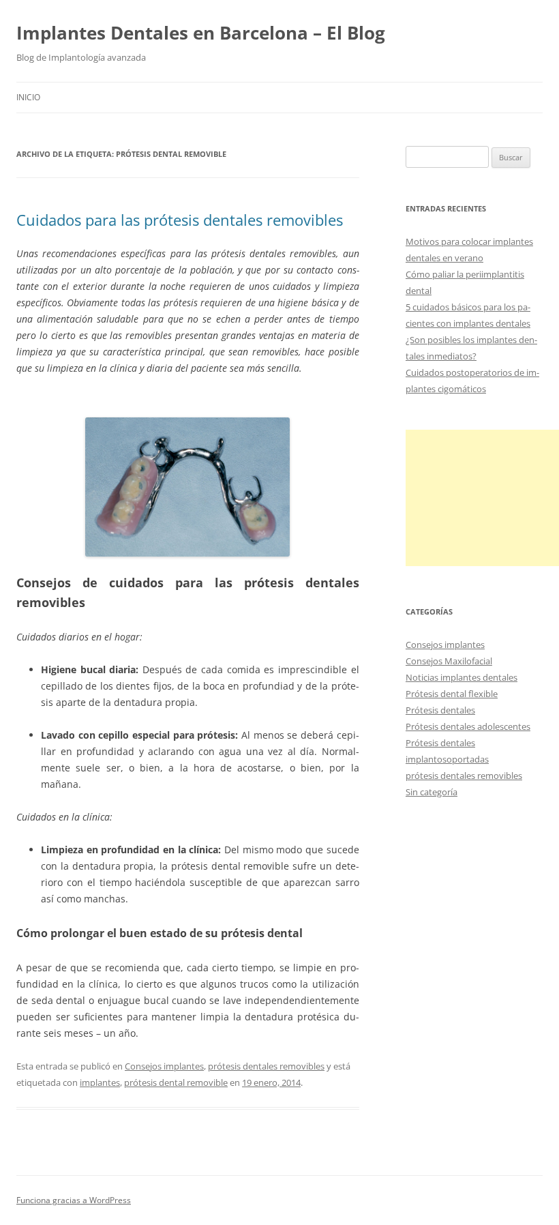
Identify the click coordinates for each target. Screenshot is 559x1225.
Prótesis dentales (440, 710)
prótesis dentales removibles (266, 1066)
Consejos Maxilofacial (449, 661)
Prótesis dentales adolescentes (468, 726)
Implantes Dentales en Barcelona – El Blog (200, 32)
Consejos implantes (164, 1066)
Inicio (28, 97)
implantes (100, 1082)
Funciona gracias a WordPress (73, 1200)
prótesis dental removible (176, 1082)
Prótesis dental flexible (452, 694)
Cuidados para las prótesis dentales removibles (179, 219)
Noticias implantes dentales (461, 677)
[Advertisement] (482, 498)
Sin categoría (431, 792)
